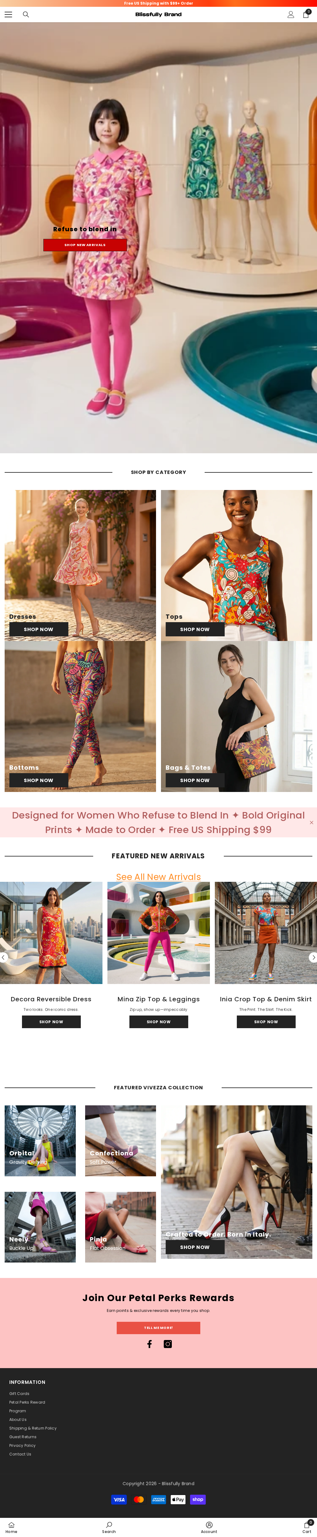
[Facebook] (149, 1344)
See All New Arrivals (158, 877)
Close (311, 822)
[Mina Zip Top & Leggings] (158, 933)
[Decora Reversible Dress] (51, 933)
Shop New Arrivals (85, 244)
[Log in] (291, 14)
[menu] (8, 14)
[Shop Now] (80, 565)
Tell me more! (158, 1327)
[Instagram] (168, 1344)
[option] (158, 957)
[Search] (26, 14)
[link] (109, 1527)
